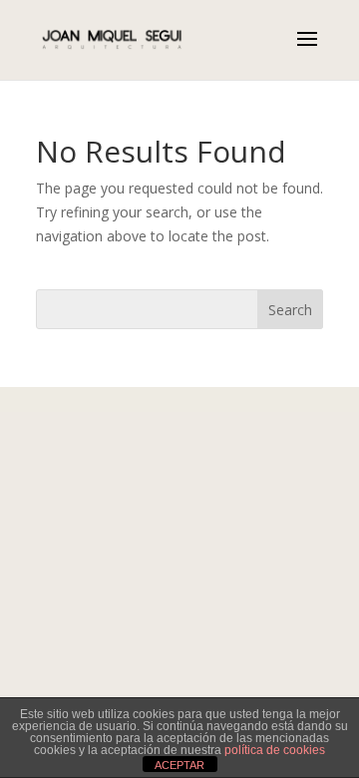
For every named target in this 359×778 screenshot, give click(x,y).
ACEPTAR (179, 765)
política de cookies (274, 750)
